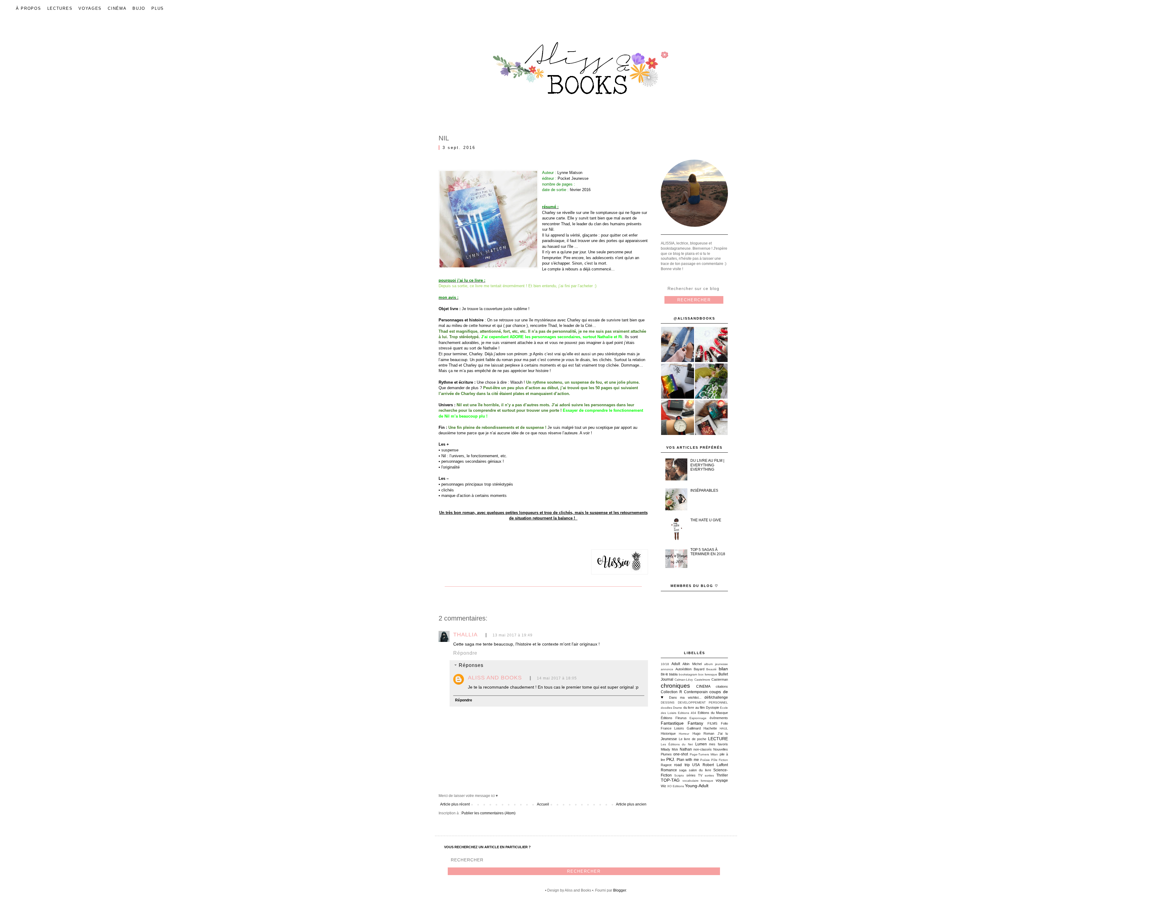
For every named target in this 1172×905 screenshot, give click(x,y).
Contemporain (696, 692)
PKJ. (670, 759)
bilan (723, 668)
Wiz (663, 786)
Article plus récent (455, 804)
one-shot (680, 754)
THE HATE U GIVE (705, 520)
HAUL (724, 728)
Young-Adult (696, 785)
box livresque (707, 674)
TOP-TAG (670, 780)
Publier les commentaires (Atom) (488, 813)
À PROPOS (28, 8)
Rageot (666, 765)
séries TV (694, 775)
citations (722, 686)
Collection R (671, 692)
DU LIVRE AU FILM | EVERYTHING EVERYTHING (707, 465)
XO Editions (675, 786)
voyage (722, 780)
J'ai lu (723, 733)
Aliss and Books (495, 678)
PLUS (157, 8)
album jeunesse (716, 664)
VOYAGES (90, 8)
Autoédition (683, 669)
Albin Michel (691, 664)
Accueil (543, 804)
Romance (669, 770)
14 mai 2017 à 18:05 (557, 678)
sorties (709, 775)
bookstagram (688, 674)
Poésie (705, 760)
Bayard (699, 669)
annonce (667, 669)
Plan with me (688, 760)
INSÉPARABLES (704, 490)
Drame (677, 707)
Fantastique (672, 723)
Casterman (719, 679)
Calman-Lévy (684, 679)
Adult (675, 664)
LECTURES (60, 8)
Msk (675, 749)
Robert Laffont (715, 765)
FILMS (712, 723)
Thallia (465, 635)
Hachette (710, 728)
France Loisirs (672, 728)
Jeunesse (669, 739)
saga (682, 770)
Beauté (711, 669)
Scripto (679, 775)
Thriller (722, 775)
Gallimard (694, 728)
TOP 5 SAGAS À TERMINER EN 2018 (707, 552)
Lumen (701, 744)
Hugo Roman (703, 733)
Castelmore (702, 679)
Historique (668, 733)
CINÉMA (117, 8)
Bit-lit (664, 674)
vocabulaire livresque (698, 780)
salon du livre (700, 770)
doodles (666, 707)
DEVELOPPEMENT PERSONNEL (703, 702)
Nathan (686, 749)
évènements (719, 718)
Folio (724, 723)
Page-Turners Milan (704, 754)
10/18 (665, 664)
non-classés (702, 749)
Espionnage (698, 718)
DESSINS (668, 702)
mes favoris (718, 744)
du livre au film (694, 707)
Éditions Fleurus (674, 718)
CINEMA (703, 686)
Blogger (619, 890)
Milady (665, 749)
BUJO (138, 8)
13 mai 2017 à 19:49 (513, 635)
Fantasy (695, 723)
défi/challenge (716, 697)
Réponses (471, 665)
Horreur (684, 733)
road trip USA (687, 765)
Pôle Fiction (719, 760)
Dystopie (712, 707)
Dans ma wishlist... (685, 697)
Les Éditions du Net (677, 744)
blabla (673, 674)
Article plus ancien (631, 804)
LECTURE (718, 738)
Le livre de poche (693, 739)
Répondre (465, 653)
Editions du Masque (713, 713)
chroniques (675, 685)
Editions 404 (687, 713)
